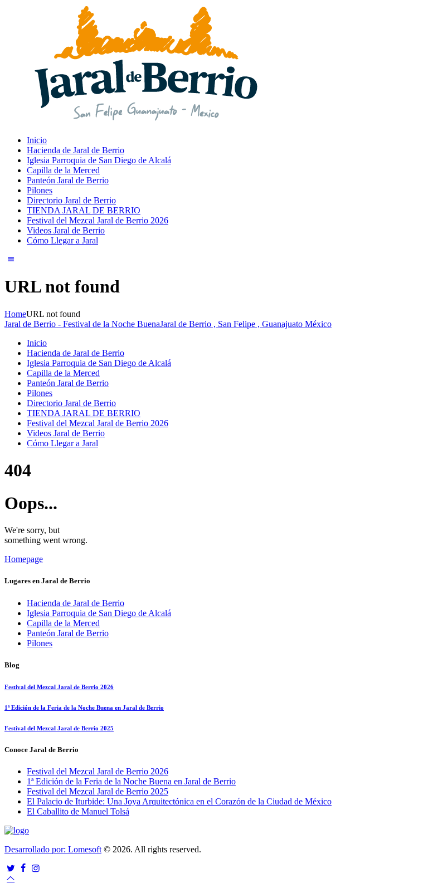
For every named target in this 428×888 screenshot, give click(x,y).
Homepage (23, 559)
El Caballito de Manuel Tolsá (78, 811)
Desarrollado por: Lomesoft (52, 849)
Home (15, 314)
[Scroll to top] (10, 878)
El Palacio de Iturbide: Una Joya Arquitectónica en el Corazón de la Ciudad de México (179, 801)
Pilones (39, 643)
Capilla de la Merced (63, 623)
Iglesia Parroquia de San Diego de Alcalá (99, 613)
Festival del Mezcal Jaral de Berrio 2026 (59, 687)
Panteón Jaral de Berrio (68, 633)
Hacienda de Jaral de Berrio (75, 603)
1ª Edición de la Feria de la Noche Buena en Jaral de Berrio (84, 707)
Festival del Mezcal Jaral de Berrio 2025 (59, 728)
